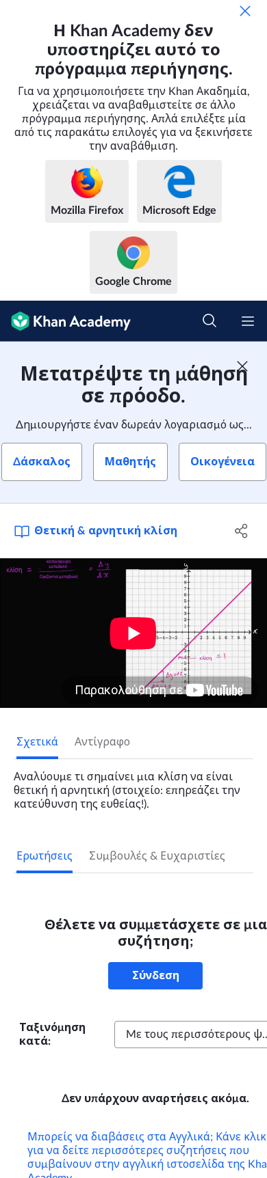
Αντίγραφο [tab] (102, 742)
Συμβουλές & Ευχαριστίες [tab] (157, 856)
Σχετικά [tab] (37, 742)
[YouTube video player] (133, 633)
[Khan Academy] (65, 321)
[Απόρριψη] (245, 11)
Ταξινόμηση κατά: (52, 1034)
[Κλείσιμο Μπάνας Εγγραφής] (242, 366)
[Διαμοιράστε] (241, 531)
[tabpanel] (133, 785)
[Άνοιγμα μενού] (248, 321)
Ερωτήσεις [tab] (44, 856)
